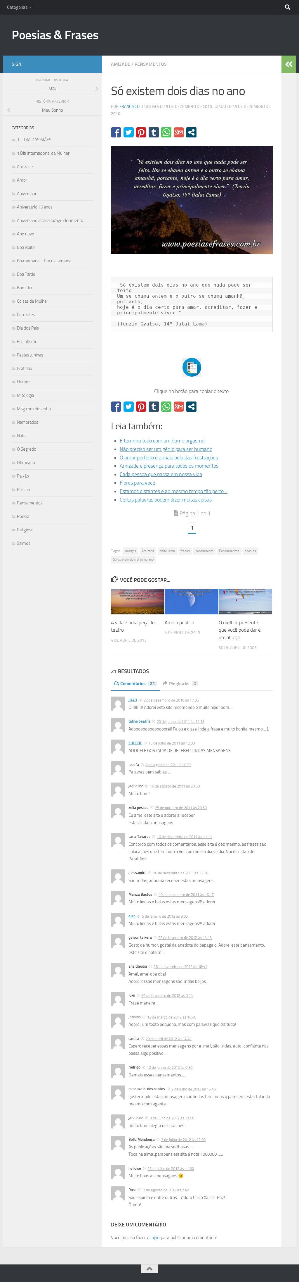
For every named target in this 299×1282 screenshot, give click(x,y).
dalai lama (167, 551)
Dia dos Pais (28, 328)
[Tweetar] (129, 132)
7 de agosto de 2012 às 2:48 (166, 1190)
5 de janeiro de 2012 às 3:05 (165, 916)
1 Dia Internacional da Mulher (43, 153)
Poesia (23, 516)
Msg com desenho (34, 408)
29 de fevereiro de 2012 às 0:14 (167, 995)
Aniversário (27, 193)
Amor (22, 180)
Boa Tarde (26, 274)
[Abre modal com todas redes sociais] (191, 132)
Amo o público (179, 623)
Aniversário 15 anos (35, 207)
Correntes (26, 314)
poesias (250, 551)
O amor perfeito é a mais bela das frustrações (169, 457)
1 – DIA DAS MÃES (34, 139)
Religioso (25, 530)
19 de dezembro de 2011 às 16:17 (186, 894)
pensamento (204, 551)
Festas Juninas (30, 355)
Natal (21, 435)
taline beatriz (139, 721)
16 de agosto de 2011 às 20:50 (175, 786)
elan (131, 916)
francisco (129, 106)
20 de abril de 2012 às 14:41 (169, 1039)
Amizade (120, 64)
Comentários (137, 683)
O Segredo (26, 449)
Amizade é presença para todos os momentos (169, 466)
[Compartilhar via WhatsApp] (166, 132)
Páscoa (23, 489)
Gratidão (24, 368)
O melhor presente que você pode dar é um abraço (240, 630)
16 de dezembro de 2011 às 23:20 (180, 873)
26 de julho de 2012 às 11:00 (170, 1168)
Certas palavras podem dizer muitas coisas (166, 500)
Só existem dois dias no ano (133, 559)
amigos (130, 551)
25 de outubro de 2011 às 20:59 (181, 808)
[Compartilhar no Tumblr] (154, 132)
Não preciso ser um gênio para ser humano (166, 449)
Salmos (23, 543)
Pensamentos (151, 64)
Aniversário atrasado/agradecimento (50, 220)
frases (185, 551)
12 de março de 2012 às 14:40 (171, 1017)
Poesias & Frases (55, 35)
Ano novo (25, 234)
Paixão (23, 476)
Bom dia (24, 287)
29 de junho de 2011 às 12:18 (180, 721)
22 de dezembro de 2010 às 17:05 (171, 700)
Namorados (27, 422)
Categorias (17, 7)
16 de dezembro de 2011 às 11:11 (184, 837)
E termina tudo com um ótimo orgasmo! (163, 440)
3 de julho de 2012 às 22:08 (183, 1140)
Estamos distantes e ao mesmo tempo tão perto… (173, 491)
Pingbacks (182, 683)
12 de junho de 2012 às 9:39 (169, 1067)
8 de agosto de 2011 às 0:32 (168, 765)
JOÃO (132, 700)
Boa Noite (26, 247)
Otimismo (26, 462)
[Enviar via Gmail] (179, 132)
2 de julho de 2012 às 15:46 (193, 1089)
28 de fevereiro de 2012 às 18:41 (180, 966)
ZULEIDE (135, 743)
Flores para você (137, 483)
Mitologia (25, 395)
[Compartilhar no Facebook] (116, 132)
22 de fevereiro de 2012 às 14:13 (185, 937)
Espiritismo (27, 341)
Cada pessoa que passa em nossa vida (161, 474)
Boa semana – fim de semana (44, 260)
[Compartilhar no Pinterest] (141, 132)
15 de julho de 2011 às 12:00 (171, 743)
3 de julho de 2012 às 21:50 (172, 1118)
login (155, 1237)
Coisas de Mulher (32, 301)
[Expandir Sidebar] (288, 64)
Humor (23, 382)
